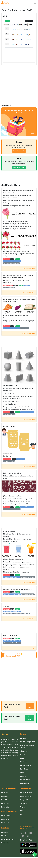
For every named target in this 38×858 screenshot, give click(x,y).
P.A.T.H (22, 754)
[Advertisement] (19, 53)
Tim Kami (23, 807)
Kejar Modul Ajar (25, 765)
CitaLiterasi (23, 751)
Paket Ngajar (24, 769)
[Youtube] (31, 833)
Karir (21, 814)
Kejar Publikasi (6, 815)
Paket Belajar (24, 783)
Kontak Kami (5, 843)
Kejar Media (5, 807)
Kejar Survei (5, 823)
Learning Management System (27, 746)
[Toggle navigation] (35, 3)
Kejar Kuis (30, 706)
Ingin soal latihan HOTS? (12, 654)
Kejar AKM (4, 800)
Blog (21, 810)
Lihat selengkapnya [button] (28, 268)
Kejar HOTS (5, 803)
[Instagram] (21, 833)
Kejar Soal (29, 718)
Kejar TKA (4, 796)
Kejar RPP (23, 762)
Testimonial (23, 803)
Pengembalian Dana (7, 839)
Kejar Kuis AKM (25, 780)
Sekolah (23, 738)
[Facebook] (26, 833)
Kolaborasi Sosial (25, 796)
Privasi (3, 835)
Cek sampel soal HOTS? (11, 656)
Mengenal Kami (25, 800)
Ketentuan (4, 832)
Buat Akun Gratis (18, 151)
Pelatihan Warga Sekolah (28, 742)
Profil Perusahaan (26, 792)
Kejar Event (5, 819)
